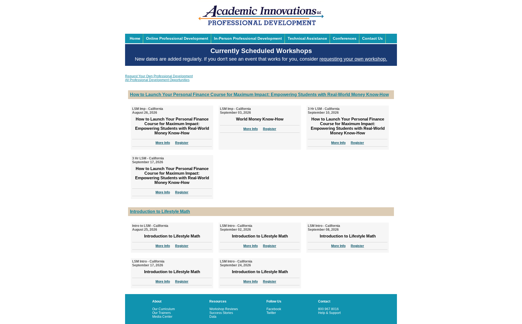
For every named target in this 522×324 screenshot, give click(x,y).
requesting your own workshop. (353, 59)
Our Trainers (161, 313)
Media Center (162, 317)
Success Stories (221, 313)
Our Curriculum (163, 309)
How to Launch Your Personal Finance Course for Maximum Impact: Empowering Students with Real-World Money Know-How (259, 94)
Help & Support (329, 313)
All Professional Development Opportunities (157, 80)
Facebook (273, 309)
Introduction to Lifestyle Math (160, 211)
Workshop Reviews (223, 309)
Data (212, 317)
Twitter (271, 313)
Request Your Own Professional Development (159, 76)
